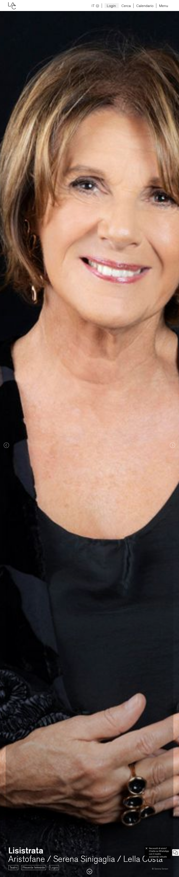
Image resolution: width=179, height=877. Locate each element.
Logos (54, 867)
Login (111, 5)
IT (93, 5)
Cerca (126, 5)
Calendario (144, 5)
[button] (5, 444)
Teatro (13, 867)
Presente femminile (34, 867)
